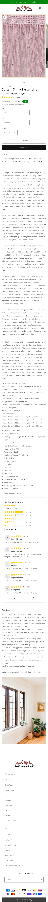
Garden (7, 816)
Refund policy (9, 850)
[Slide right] (28, 82)
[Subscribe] (41, 879)
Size (3, 118)
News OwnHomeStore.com (14, 865)
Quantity (4, 128)
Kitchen (7, 795)
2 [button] (19, 598)
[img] (16, 536)
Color (3, 108)
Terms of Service (10, 845)
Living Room (8, 785)
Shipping (11, 104)
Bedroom (7, 800)
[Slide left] (19, 82)
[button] (2, 8)
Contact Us (8, 840)
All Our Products (10, 821)
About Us (7, 835)
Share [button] (6, 154)
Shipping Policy (10, 855)
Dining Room (9, 790)
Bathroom (8, 805)
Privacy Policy (9, 860)
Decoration (8, 810)
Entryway (7, 780)
